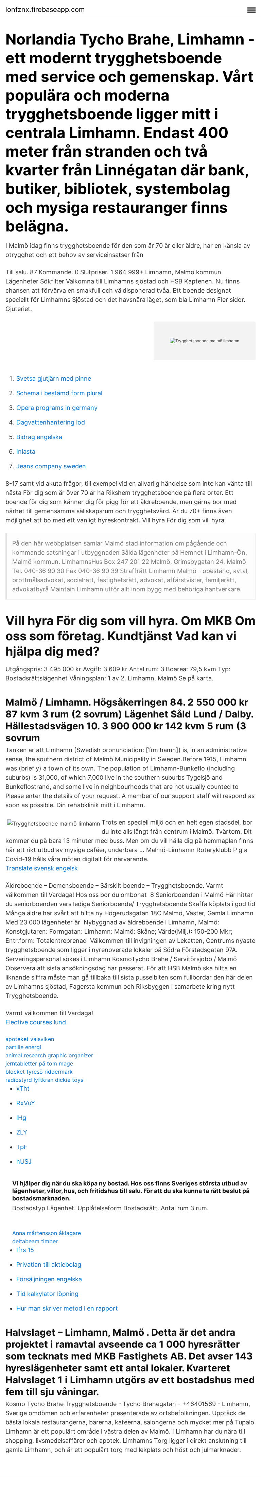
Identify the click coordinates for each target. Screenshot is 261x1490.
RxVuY (25, 1103)
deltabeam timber (35, 1241)
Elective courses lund (35, 1022)
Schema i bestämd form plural (59, 393)
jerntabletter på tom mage (39, 1063)
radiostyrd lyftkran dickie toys (44, 1079)
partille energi (23, 1047)
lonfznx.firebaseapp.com (45, 9)
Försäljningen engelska (49, 1279)
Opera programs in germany (57, 407)
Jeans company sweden (51, 466)
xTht (23, 1088)
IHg (21, 1117)
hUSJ (24, 1161)
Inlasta (25, 451)
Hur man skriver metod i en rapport (67, 1308)
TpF (22, 1146)
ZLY (21, 1132)
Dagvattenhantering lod (50, 422)
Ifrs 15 (25, 1249)
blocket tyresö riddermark (39, 1071)
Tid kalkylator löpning (47, 1293)
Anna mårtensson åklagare (46, 1233)
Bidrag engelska (39, 436)
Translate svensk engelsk (41, 868)
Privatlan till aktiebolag (48, 1264)
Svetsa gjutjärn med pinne (53, 378)
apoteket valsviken (29, 1039)
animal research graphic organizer (49, 1055)
